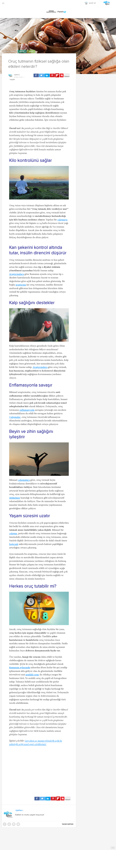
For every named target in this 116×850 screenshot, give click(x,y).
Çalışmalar (15, 417)
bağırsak (13, 544)
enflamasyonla (26, 410)
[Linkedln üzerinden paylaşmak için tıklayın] (47, 75)
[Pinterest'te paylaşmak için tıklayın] (52, 75)
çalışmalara (24, 480)
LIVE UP (22, 51)
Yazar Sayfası (67, 824)
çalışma (13, 534)
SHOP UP (92, 3)
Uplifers (17, 75)
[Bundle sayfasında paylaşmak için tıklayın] (61, 75)
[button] (3, 3)
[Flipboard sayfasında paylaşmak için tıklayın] (57, 75)
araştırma (21, 285)
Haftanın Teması (9, 51)
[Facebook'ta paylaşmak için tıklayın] (36, 75)
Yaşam (31, 51)
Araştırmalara (16, 274)
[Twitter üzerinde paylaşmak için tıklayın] (41, 75)
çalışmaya (62, 220)
